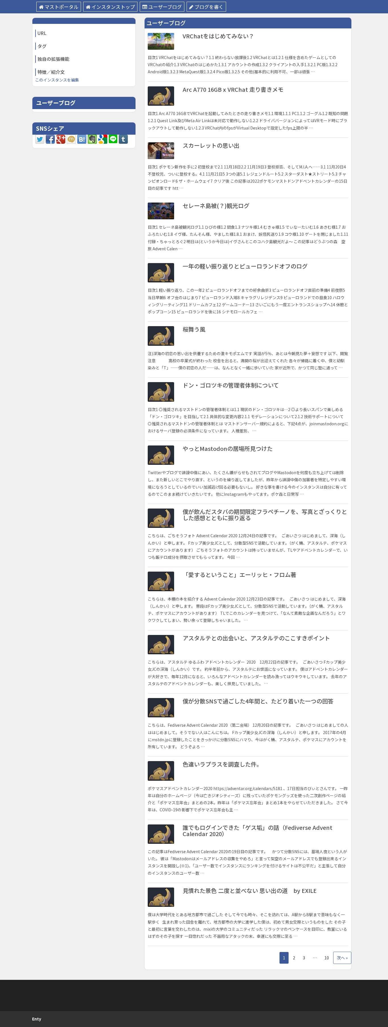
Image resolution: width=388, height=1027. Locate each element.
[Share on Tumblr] (123, 138)
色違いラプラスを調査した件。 (222, 764)
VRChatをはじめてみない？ (218, 36)
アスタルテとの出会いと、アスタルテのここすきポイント (256, 638)
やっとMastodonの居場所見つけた (228, 448)
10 (326, 958)
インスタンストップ (113, 6)
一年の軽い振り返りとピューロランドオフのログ (245, 266)
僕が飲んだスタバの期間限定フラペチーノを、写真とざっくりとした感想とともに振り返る (265, 514)
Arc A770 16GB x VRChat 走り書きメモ (233, 89)
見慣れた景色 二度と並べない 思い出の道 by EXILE (250, 890)
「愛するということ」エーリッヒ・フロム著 (239, 574)
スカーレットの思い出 (211, 145)
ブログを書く (209, 6)
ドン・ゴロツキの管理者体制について (231, 385)
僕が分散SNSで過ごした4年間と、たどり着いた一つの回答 (258, 701)
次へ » (342, 958)
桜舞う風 (194, 329)
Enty (36, 1019)
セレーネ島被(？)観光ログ (216, 205)
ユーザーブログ (165, 6)
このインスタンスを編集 (57, 80)
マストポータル (61, 6)
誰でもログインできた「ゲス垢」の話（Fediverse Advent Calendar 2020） (257, 830)
